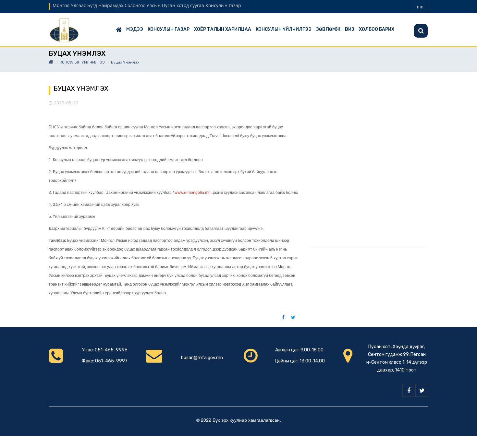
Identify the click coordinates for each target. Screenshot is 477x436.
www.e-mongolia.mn (193, 192)
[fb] (408, 390)
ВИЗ (349, 29)
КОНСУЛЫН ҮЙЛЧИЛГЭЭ (284, 29)
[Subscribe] (421, 31)
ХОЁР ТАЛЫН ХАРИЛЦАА (222, 29)
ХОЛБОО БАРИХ (376, 29)
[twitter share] (293, 317)
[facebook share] (283, 317)
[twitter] (421, 390)
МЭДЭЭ (134, 29)
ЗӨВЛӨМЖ (328, 29)
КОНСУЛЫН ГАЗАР (169, 29)
